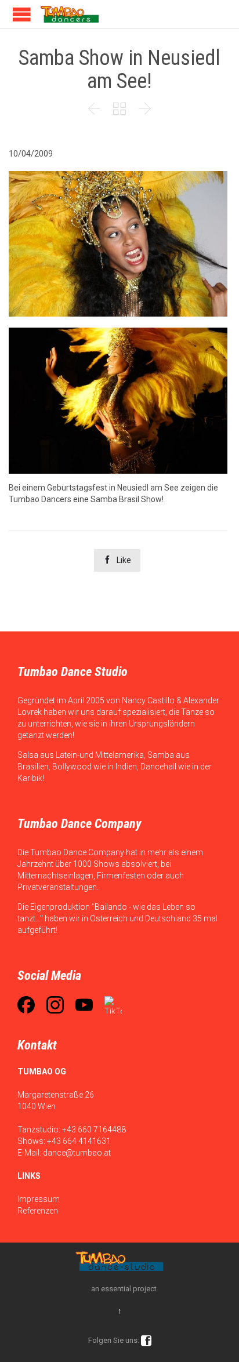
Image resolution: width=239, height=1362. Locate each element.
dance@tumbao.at (77, 1152)
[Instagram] (55, 1005)
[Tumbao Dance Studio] (70, 14)
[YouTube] (84, 1005)
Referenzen (37, 1210)
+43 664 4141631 (79, 1141)
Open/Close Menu (22, 14)
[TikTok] (113, 1005)
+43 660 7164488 (94, 1129)
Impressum (38, 1199)
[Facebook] (26, 1005)
